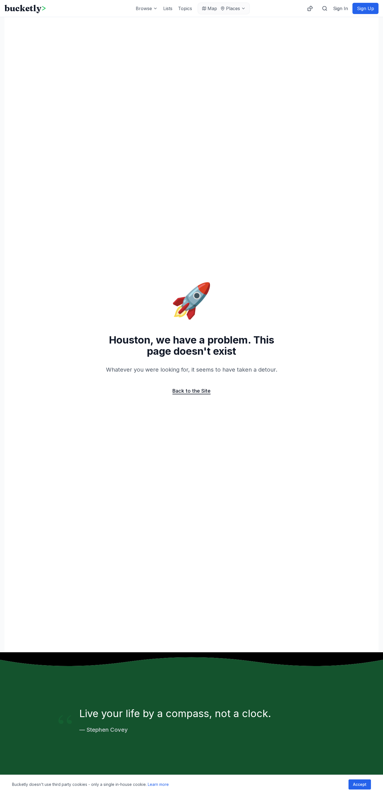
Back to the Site (191, 391)
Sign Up (365, 8)
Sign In (340, 8)
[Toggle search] (325, 8)
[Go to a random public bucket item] (310, 8)
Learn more (158, 784)
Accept (359, 784)
